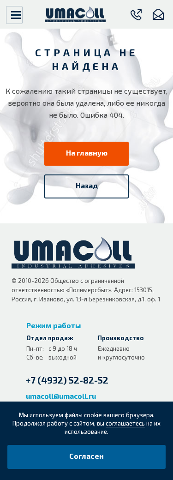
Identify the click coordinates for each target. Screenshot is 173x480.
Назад (87, 185)
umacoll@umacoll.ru (61, 395)
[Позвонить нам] (136, 15)
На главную (86, 152)
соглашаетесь (125, 423)
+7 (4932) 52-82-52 (67, 379)
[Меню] (14, 15)
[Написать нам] (158, 15)
